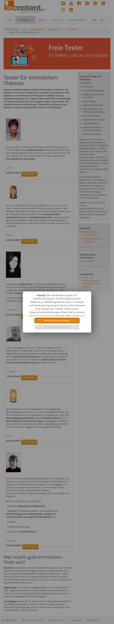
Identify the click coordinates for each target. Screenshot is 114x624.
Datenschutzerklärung (40, 315)
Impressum (78, 315)
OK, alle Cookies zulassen (57, 320)
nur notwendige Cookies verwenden (57, 327)
